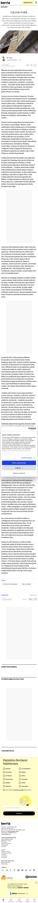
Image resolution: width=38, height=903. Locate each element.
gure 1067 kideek (12, 437)
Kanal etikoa (4, 857)
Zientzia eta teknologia (10, 584)
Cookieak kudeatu (26, 457)
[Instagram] (18, 870)
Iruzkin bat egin (8, 599)
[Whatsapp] (2, 870)
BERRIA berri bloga (6, 840)
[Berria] (5, 824)
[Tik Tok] (30, 870)
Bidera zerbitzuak (5, 862)
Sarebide (3, 846)
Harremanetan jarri (6, 834)
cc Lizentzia (4, 855)
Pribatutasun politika (6, 853)
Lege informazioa (5, 851)
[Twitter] (10, 870)
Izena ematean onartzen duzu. (18, 789)
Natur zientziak (26, 584)
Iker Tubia (9, 57)
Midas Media (4, 863)
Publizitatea (4, 842)
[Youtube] (22, 870)
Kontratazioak (4, 845)
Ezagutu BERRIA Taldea (7, 839)
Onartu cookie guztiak (19, 462)
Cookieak (3, 854)
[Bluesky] (34, 870)
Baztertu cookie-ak (19, 473)
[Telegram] (6, 870)
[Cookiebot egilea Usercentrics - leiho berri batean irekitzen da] (28, 429)
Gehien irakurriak (9, 667)
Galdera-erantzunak (6, 843)
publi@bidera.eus (12, 832)
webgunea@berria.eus (13, 831)
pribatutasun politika (18, 789)
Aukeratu (18, 468)
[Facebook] (14, 870)
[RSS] (26, 870)
